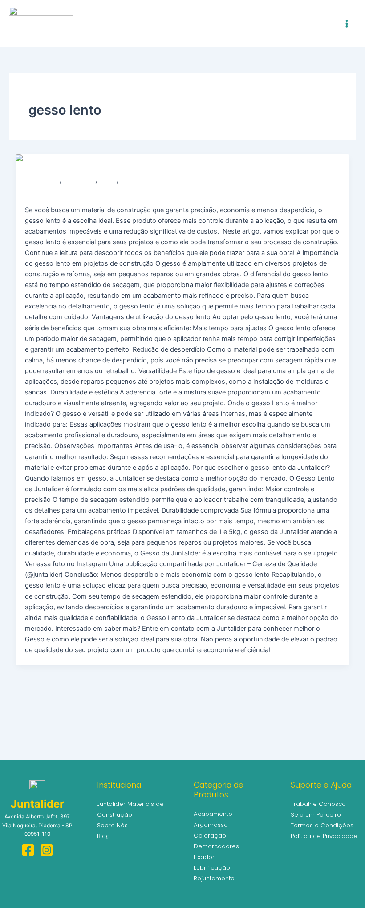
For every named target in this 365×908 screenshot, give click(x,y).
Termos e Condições (322, 825)
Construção (79, 180)
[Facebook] (28, 850)
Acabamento (42, 180)
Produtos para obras (148, 180)
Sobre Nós (112, 825)
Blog (103, 836)
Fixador (204, 857)
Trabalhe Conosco (318, 804)
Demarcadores (216, 846)
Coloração (210, 835)
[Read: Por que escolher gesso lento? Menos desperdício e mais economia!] (124, 159)
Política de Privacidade (324, 836)
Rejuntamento (214, 878)
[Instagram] (46, 850)
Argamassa (211, 825)
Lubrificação (212, 867)
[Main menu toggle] (346, 23)
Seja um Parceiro (316, 814)
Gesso (108, 180)
